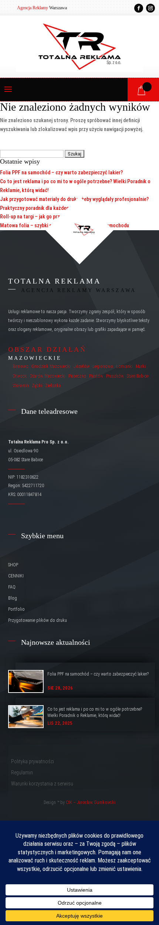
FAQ (12, 587)
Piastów (96, 376)
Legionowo (102, 366)
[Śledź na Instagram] (150, 8)
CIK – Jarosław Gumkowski (90, 802)
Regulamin (22, 772)
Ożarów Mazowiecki (47, 376)
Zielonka (53, 385)
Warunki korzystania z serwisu (42, 784)
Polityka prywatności (32, 761)
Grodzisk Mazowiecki (51, 366)
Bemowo (20, 366)
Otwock (20, 376)
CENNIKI (16, 576)
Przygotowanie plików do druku (37, 620)
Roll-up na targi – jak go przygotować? (42, 216)
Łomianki (124, 366)
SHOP (13, 564)
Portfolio (16, 609)
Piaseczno (77, 376)
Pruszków (115, 376)
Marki (141, 366)
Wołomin (21, 385)
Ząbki (37, 385)
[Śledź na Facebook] (138, 8)
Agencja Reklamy (32, 7)
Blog (12, 598)
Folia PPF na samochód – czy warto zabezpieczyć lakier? (61, 172)
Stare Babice (137, 376)
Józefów (81, 366)
